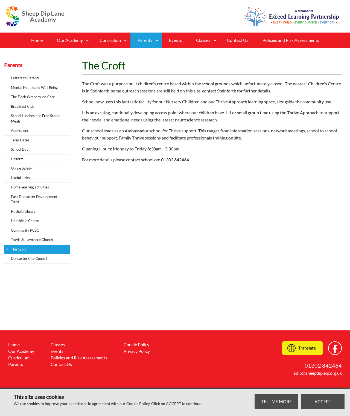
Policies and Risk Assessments (290, 40)
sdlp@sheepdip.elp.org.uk (318, 373)
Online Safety (21, 168)
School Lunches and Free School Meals (35, 118)
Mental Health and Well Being (34, 87)
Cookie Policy (136, 344)
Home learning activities (30, 187)
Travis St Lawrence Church (32, 239)
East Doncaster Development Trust (34, 199)
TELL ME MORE (276, 401)
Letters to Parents (25, 78)
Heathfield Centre (25, 221)
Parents (145, 40)
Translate (307, 347)
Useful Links (20, 178)
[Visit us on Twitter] (335, 348)
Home (37, 40)
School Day (19, 149)
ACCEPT (322, 401)
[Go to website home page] (35, 16)
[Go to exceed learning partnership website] (291, 16)
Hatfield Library (23, 211)
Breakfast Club (22, 106)
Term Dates (20, 140)
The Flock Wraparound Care (33, 97)
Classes (58, 344)
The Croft (18, 249)
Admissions (20, 130)
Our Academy (70, 40)
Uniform (17, 159)
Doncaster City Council (29, 258)
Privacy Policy (137, 351)
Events (175, 40)
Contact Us (237, 40)
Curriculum (110, 40)
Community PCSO (25, 230)
